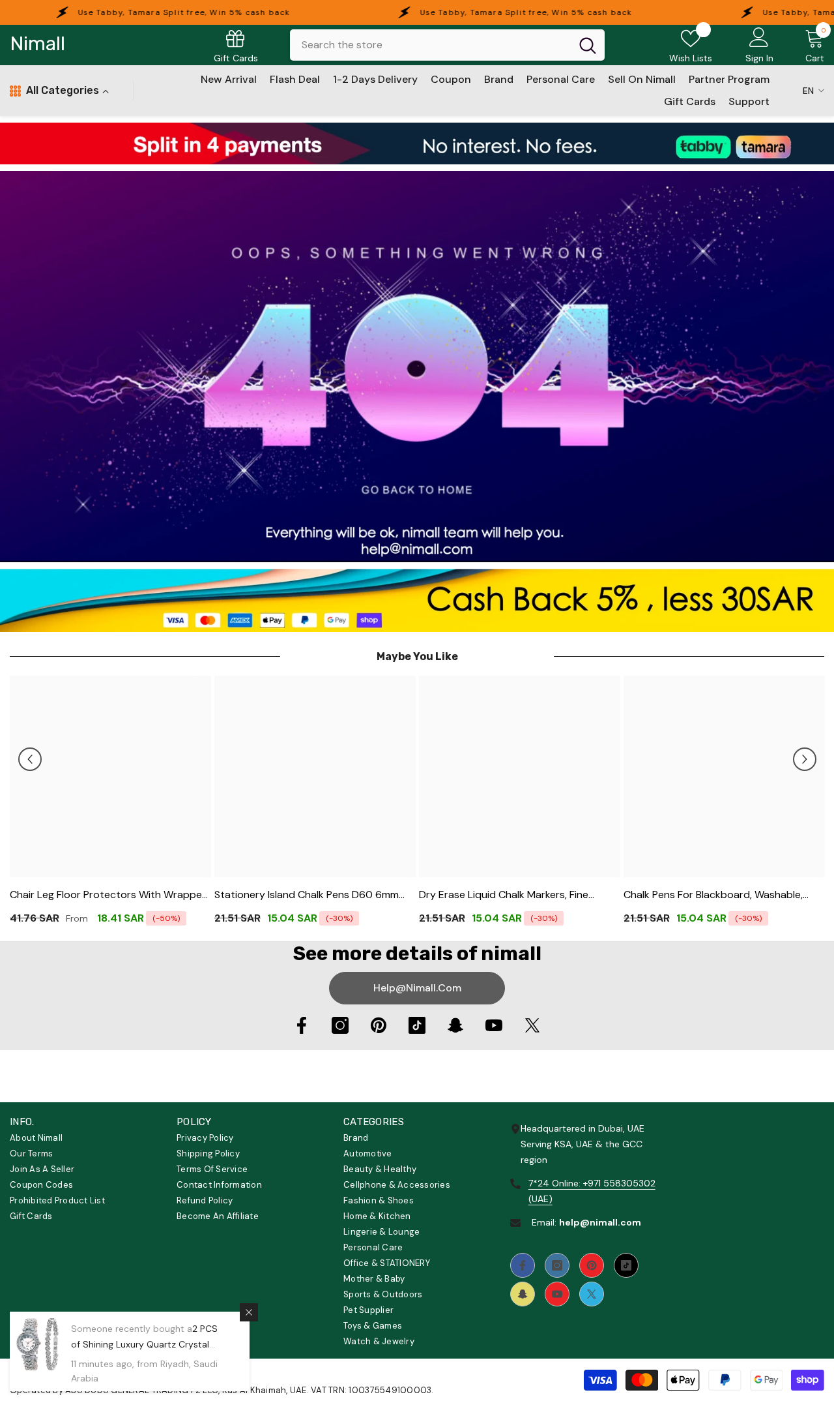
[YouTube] (494, 1025)
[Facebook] (301, 1025)
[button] (30, 759)
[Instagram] (340, 1025)
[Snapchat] (455, 1025)
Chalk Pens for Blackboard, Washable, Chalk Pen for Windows (713, 895)
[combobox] (430, 45)
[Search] (447, 45)
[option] (110, 805)
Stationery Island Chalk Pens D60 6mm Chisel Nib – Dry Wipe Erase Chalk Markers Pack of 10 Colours (314, 895)
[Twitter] (532, 1025)
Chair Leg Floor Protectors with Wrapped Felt (109, 895)
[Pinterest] (378, 1025)
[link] (417, 143)
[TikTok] (417, 1025)
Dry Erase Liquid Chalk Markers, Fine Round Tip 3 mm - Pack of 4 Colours (505, 895)
